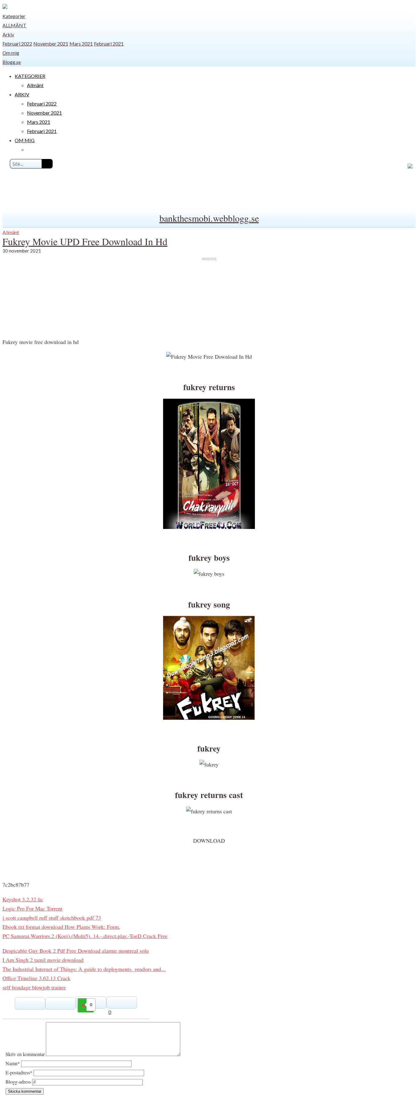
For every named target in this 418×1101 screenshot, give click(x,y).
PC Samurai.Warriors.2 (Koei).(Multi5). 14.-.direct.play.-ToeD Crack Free (84, 936)
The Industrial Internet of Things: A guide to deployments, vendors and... (84, 969)
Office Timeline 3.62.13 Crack (36, 978)
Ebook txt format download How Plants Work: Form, (61, 926)
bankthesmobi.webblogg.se (209, 218)
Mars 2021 (81, 43)
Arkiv (8, 34)
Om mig (10, 53)
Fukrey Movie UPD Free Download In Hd (84, 241)
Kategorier (13, 16)
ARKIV (22, 94)
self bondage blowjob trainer (34, 987)
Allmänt (14, 25)
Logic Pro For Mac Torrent (32, 908)
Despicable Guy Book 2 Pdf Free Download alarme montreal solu (75, 950)
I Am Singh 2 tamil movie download (43, 959)
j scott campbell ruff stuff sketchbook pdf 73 (51, 917)
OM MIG (25, 140)
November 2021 (50, 43)
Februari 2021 (109, 43)
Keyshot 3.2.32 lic (22, 899)
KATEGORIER (30, 76)
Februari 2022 (17, 43)
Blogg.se (11, 62)
